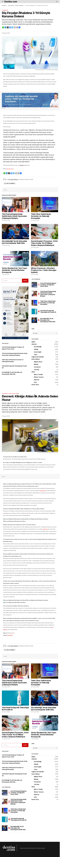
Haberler (34, 344)
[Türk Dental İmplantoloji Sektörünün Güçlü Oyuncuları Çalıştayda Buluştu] (15, 204)
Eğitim (33, 342)
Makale (36, 364)
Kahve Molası (36, 359)
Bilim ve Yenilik (38, 374)
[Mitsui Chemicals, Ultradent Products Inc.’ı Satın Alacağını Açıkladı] (44, 258)
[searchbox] (11, 280)
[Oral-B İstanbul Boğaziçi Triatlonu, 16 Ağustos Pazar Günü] (34, 285)
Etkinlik (36, 349)
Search (25, 280)
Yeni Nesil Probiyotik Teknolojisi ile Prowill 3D (48, 311)
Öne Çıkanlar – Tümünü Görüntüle (15, 5)
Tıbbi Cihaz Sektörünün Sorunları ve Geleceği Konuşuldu (48, 302)
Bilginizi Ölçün (38, 362)
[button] (3, 1)
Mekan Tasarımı (39, 377)
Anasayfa (4, 5)
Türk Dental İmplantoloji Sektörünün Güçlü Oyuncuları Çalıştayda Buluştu (48, 294)
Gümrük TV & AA (10, 168)
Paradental (37, 367)
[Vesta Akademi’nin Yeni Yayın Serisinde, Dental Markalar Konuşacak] (15, 258)
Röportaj (36, 379)
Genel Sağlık (37, 352)
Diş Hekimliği (5, 10)
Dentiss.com (10, 1)
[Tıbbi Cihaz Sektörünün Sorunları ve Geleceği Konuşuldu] (44, 204)
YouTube (36, 369)
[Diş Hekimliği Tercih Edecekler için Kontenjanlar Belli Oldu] (15, 231)
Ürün (35, 382)
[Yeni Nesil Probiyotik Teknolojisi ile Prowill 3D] (34, 311)
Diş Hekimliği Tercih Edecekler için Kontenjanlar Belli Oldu (47, 320)
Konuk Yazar (35, 384)
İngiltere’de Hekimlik (38, 357)
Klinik (33, 372)
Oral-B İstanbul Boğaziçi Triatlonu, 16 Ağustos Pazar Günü (48, 284)
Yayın (35, 354)
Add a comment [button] (10, 183)
